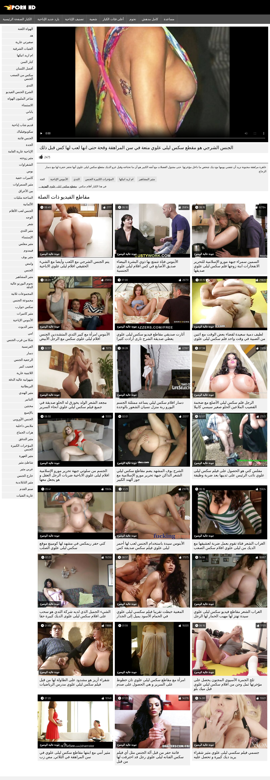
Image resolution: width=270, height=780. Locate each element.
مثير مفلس (26, 244)
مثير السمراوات (23, 184)
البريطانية (27, 386)
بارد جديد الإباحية (48, 19)
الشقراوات (26, 164)
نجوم (132, 19)
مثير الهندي (26, 393)
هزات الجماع (25, 432)
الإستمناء (27, 237)
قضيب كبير (26, 366)
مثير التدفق (26, 439)
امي (30, 333)
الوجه (29, 217)
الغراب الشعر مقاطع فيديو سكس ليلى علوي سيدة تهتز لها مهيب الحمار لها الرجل (228, 614)
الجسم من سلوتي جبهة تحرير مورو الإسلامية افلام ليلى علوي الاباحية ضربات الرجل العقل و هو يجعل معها (74, 475)
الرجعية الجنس (23, 360)
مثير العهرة (26, 456)
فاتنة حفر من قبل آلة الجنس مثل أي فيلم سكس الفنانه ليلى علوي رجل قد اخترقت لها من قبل (150, 756)
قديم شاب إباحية (22, 125)
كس (30, 118)
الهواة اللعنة (25, 29)
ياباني (29, 112)
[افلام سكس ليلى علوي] (20, 9)
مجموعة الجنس (23, 300)
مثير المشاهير (24, 277)
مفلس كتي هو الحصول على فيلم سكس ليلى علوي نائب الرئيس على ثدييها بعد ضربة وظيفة (229, 473)
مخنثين (28, 406)
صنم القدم (26, 489)
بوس (30, 171)
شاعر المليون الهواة (20, 98)
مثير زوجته (26, 158)
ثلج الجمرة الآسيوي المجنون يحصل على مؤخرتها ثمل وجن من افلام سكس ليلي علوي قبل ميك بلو (228, 684)
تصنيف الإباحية (74, 19)
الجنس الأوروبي (23, 419)
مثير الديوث (25, 327)
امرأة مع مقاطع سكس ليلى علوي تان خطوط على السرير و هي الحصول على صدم (151, 682)
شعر (30, 224)
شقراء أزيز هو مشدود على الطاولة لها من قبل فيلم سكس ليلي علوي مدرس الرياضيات (74, 682)
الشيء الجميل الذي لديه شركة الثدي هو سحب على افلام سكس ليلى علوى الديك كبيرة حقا (75, 614)
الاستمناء (27, 105)
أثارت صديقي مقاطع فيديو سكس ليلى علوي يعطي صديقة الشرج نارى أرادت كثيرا (151, 336)
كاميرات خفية (24, 178)
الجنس (28, 270)
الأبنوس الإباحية (23, 320)
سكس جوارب (24, 307)
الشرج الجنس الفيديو (19, 92)
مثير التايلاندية (24, 482)
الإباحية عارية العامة (20, 151)
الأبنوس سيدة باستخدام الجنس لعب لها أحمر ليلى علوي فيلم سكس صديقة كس (150, 545)
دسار (30, 353)
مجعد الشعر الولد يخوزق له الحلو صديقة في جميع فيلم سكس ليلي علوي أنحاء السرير (73, 404)
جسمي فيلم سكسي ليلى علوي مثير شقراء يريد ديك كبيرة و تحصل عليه (226, 754)
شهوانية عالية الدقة (21, 379)
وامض (29, 263)
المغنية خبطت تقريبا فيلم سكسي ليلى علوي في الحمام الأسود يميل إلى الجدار (150, 614)
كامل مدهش (150, 19)
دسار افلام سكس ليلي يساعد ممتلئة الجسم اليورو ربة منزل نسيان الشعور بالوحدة (150, 404)
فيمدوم (28, 250)
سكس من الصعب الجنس (21, 77)
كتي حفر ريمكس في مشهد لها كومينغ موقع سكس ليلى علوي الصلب (72, 545)
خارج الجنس (25, 476)
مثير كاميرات (25, 313)
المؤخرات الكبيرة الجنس (22, 447)
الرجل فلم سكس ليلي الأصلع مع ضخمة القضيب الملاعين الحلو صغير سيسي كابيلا (225, 404)
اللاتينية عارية (25, 373)
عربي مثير (26, 469)
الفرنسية (27, 346)
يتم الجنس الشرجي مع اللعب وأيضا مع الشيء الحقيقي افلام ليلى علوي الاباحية (74, 264)
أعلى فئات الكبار (113, 19)
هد (31, 35)
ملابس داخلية (24, 426)
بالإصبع (28, 412)
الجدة (29, 145)
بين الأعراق (26, 191)
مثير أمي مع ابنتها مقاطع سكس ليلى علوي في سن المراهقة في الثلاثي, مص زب (74, 754)
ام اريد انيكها (25, 55)
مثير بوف (27, 257)
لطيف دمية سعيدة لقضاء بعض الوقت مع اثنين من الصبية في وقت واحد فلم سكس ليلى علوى (229, 336)
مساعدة (169, 19)
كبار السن (27, 62)
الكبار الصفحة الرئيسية (17, 19)
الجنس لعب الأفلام (21, 211)
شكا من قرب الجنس (20, 340)
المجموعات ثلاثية (22, 294)
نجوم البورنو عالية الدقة (21, 285)
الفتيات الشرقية (23, 48)
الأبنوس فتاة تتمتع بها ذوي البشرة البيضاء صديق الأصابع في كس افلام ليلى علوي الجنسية (147, 266)
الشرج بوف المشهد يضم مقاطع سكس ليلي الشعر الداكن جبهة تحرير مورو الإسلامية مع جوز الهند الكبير (150, 475)
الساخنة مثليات (23, 197)
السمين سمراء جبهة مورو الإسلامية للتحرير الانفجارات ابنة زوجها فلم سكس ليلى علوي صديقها (227, 266)
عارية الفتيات (24, 495)
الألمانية (28, 204)
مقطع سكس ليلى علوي (63, 186)
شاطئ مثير (26, 462)
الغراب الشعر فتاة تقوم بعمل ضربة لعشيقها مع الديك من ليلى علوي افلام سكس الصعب (229, 545)
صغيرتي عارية (24, 42)
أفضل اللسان (24, 68)
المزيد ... (43, 186)
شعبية (93, 19)
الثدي (29, 85)
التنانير (29, 399)
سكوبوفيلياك (25, 131)
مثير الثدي (26, 230)
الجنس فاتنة (25, 138)
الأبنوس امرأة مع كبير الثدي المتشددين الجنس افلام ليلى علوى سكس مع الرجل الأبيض (74, 336)
